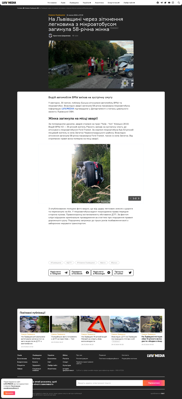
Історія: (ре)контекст (68, 369)
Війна (65, 355)
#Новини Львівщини (86, 263)
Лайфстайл (129, 3)
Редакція (102, 355)
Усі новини (52, 3)
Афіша (19, 369)
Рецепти (21, 365)
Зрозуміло (9, 393)
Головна (20, 8)
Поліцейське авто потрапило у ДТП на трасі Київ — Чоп (64, 337)
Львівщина (74, 3)
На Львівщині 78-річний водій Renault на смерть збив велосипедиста (94, 338)
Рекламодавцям (82, 358)
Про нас (79, 355)
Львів (63, 3)
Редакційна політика (129, 358)
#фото (103, 263)
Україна (86, 3)
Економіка (52, 358)
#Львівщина (56, 263)
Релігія (66, 358)
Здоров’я (36, 365)
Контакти (125, 355)
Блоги (35, 362)
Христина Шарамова (61, 36)
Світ (49, 362)
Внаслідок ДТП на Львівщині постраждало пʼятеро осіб (124, 337)
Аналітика (99, 3)
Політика (36, 358)
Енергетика (113, 3)
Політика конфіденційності (109, 358)
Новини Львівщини (31, 8)
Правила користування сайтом (84, 362)
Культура (67, 365)
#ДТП (69, 263)
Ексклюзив (22, 358)
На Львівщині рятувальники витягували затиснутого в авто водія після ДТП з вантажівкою (33, 340)
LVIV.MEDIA (68, 108)
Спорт (65, 362)
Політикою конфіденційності (12, 387)
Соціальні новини (36, 369)
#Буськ (114, 263)
